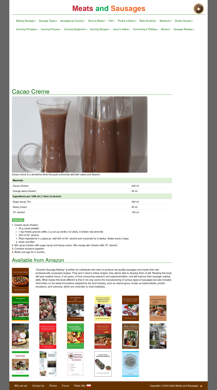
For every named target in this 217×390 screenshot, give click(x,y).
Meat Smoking (147, 20)
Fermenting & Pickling (144, 29)
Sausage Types (47, 20)
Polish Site (80, 385)
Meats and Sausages (108, 8)
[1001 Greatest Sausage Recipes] (47, 308)
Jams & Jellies (120, 29)
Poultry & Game (126, 20)
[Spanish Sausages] (102, 335)
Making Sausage (25, 20)
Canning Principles (26, 29)
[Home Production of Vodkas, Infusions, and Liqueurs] (130, 335)
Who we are (20, 385)
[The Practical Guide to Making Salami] (130, 308)
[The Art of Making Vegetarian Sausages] (102, 363)
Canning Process (50, 29)
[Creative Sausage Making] (24, 280)
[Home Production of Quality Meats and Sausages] (20, 308)
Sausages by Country (71, 20)
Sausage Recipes (183, 29)
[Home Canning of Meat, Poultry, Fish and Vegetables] (158, 335)
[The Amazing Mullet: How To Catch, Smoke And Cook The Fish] (130, 363)
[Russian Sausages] (75, 335)
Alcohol (165, 29)
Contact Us (38, 385)
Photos (53, 385)
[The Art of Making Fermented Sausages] (102, 308)
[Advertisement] (108, 60)
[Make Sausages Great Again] (158, 308)
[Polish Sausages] (47, 335)
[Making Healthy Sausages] (75, 363)
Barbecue (165, 20)
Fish (110, 20)
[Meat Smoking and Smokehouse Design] (75, 308)
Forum (65, 385)
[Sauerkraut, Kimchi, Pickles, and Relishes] (20, 363)
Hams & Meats (96, 20)
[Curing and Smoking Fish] (47, 363)
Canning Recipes (99, 29)
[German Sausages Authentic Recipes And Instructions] (20, 335)
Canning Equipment (74, 29)
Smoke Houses (183, 20)
